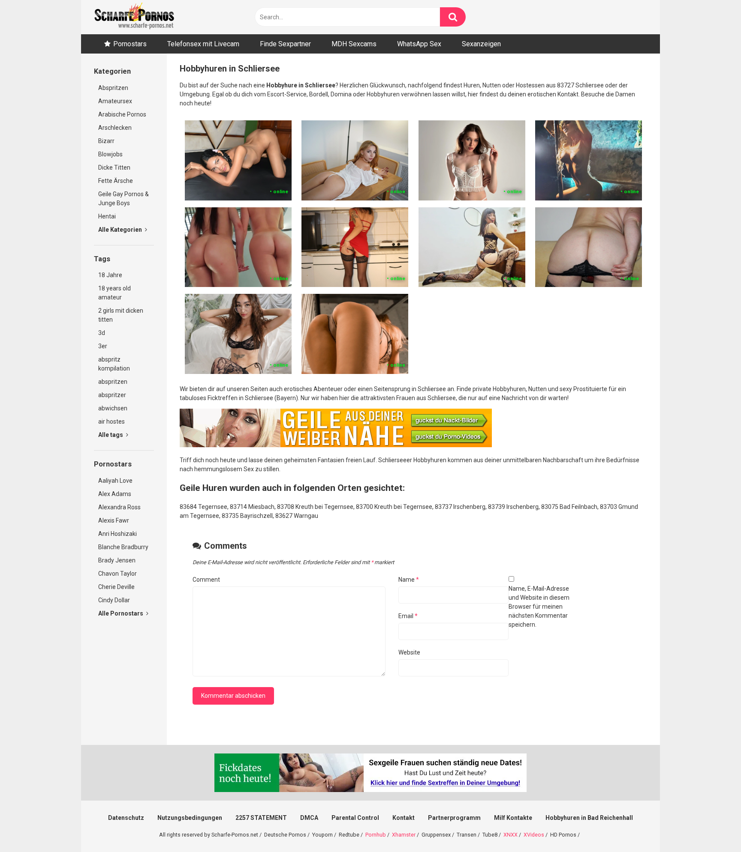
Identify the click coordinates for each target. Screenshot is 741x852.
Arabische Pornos (122, 114)
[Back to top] (712, 826)
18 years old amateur (114, 293)
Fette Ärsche (115, 180)
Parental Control (355, 817)
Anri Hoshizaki (117, 533)
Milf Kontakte (513, 817)
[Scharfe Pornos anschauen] (134, 17)
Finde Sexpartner (285, 44)
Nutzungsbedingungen (189, 817)
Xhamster (404, 834)
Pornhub (375, 834)
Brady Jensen (117, 560)
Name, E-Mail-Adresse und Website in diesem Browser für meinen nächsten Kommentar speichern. (539, 606)
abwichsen (112, 408)
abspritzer (112, 395)
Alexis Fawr (113, 520)
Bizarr (106, 141)
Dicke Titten (114, 167)
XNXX (510, 834)
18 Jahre (110, 275)
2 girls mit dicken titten (120, 315)
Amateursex (115, 101)
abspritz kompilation (114, 364)
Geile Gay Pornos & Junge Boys (123, 198)
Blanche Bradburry (123, 547)
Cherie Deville (116, 586)
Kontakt (403, 817)
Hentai (107, 216)
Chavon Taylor (117, 573)
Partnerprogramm (454, 817)
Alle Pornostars (121, 613)
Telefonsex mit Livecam (203, 44)
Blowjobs (110, 154)
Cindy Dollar (114, 600)
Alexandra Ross (119, 507)
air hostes (111, 421)
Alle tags (111, 434)
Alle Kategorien (120, 229)
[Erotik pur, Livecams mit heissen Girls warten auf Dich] (336, 445)
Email (408, 616)
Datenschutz (126, 817)
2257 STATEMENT (261, 817)
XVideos (534, 834)
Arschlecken (115, 127)
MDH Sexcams (354, 44)
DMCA (309, 817)
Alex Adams (114, 493)
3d (101, 332)
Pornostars (130, 44)
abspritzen (112, 381)
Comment (206, 579)
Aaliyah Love (115, 480)
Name (408, 579)
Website (409, 652)
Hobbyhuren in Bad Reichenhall (589, 817)
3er (102, 346)
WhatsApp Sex (419, 44)
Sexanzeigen (481, 44)
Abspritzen (113, 87)
